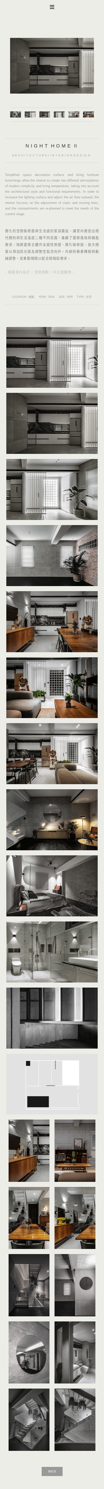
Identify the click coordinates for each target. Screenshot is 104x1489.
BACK (52, 1471)
